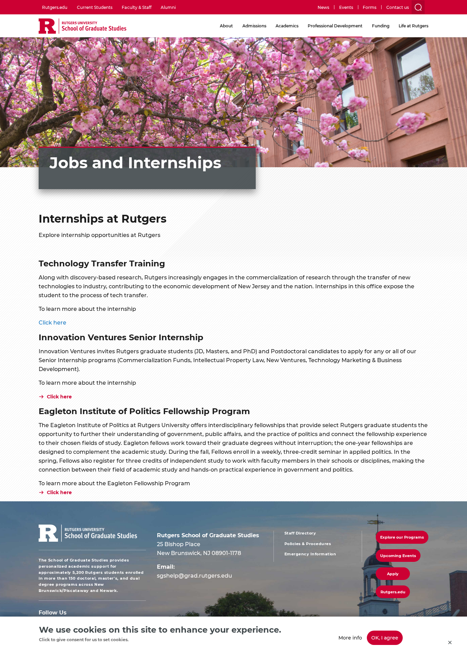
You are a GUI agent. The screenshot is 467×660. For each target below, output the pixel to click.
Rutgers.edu (54, 7)
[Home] (82, 26)
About (226, 25)
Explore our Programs (402, 537)
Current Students (94, 7)
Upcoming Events (398, 555)
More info (350, 637)
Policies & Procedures (307, 543)
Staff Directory (300, 533)
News (323, 7)
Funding (380, 25)
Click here (59, 492)
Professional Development (335, 25)
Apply (393, 573)
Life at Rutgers (413, 25)
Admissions (254, 25)
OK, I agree (384, 637)
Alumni (168, 7)
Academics (287, 25)
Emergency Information (310, 554)
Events (346, 7)
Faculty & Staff (136, 7)
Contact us (397, 7)
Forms (369, 7)
